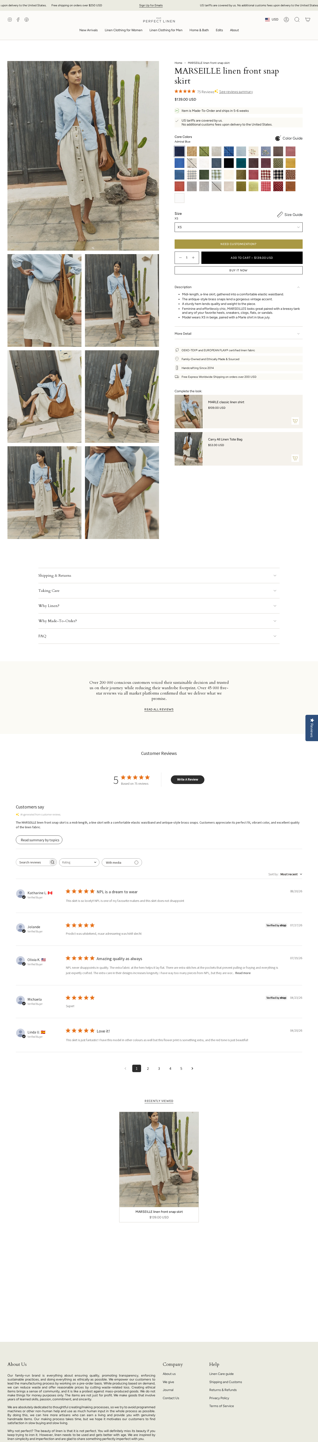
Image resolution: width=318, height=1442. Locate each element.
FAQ (42, 636)
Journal (168, 1390)
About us (169, 1374)
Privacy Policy (219, 1398)
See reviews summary (236, 91)
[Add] (295, 421)
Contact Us (171, 1398)
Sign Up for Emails (151, 5)
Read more (243, 973)
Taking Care (49, 590)
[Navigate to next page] (192, 1068)
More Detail (183, 334)
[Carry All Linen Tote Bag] (189, 449)
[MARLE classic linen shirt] (189, 411)
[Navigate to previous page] (125, 1068)
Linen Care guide (221, 1374)
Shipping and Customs (225, 1382)
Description (183, 287)
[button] (123, 30)
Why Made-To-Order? (57, 621)
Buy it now (238, 270)
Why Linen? (48, 605)
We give (168, 1382)
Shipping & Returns (54, 575)
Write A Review (187, 779)
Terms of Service (221, 1406)
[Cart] (307, 20)
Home (178, 63)
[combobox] (79, 862)
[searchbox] (32, 862)
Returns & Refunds (223, 1390)
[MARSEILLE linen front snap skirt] (159, 1159)
